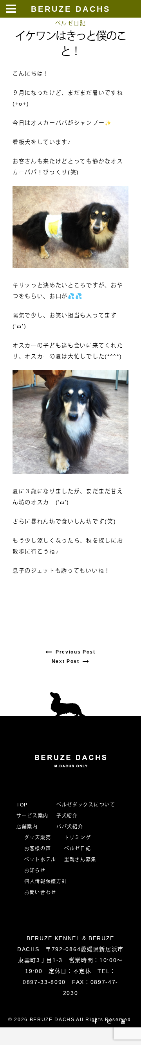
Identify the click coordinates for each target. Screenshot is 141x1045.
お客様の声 (37, 848)
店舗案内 (27, 827)
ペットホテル (40, 859)
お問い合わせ (43, 892)
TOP (22, 805)
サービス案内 (32, 816)
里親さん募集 (80, 859)
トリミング (77, 837)
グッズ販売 (37, 837)
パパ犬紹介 (69, 827)
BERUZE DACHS (70, 9)
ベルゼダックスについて (85, 805)
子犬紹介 (67, 816)
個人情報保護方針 (45, 881)
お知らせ (35, 870)
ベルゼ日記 (70, 23)
